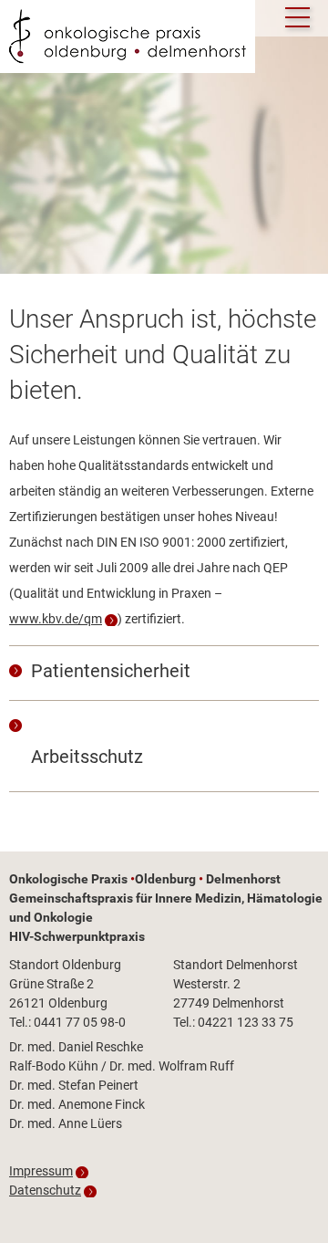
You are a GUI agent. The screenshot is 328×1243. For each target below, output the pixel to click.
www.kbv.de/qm (55, 618)
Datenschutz (45, 1190)
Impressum (41, 1171)
